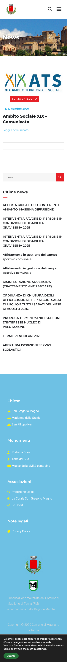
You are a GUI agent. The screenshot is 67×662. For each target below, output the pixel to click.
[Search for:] (33, 177)
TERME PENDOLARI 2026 (22, 336)
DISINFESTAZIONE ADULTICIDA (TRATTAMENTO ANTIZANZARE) (27, 284)
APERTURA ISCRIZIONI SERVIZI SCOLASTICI (27, 347)
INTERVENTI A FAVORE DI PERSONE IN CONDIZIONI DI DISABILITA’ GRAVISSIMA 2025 (33, 223)
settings (41, 649)
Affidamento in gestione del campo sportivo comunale (30, 257)
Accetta (11, 655)
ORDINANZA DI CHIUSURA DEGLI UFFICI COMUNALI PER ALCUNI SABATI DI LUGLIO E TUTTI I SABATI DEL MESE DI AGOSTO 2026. (32, 302)
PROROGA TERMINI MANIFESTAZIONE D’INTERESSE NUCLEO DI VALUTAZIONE (32, 322)
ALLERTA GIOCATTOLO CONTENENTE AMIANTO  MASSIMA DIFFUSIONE (31, 207)
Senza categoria (24, 98)
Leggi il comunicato (15, 130)
